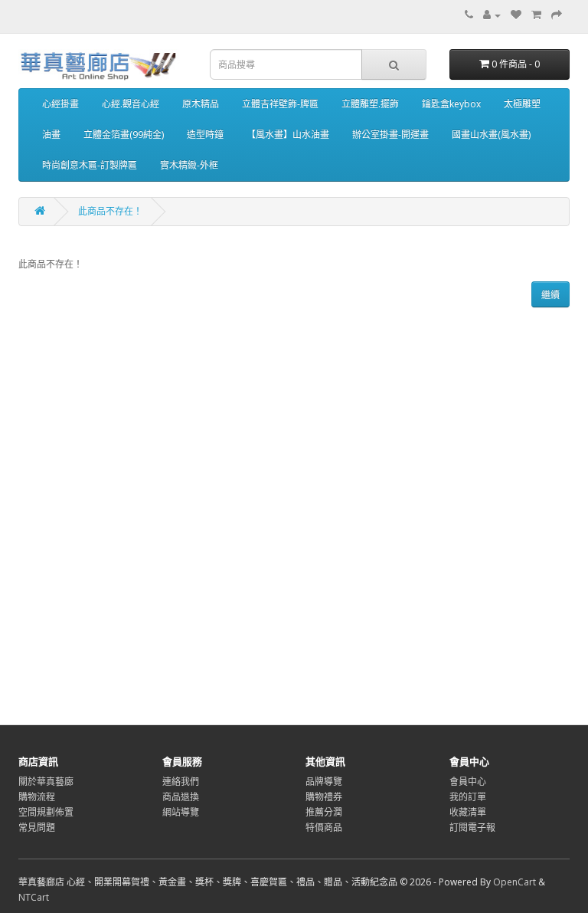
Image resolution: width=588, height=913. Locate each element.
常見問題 (36, 827)
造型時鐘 (205, 134)
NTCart (33, 897)
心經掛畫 (60, 103)
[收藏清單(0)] (516, 14)
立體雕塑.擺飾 (370, 103)
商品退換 (180, 796)
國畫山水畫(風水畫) (491, 134)
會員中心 (467, 781)
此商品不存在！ (110, 211)
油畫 (51, 134)
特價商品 (323, 827)
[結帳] (556, 14)
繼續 (550, 294)
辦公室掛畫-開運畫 (390, 134)
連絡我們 (180, 781)
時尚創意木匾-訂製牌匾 (89, 165)
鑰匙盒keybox (451, 103)
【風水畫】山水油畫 (288, 134)
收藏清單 (467, 812)
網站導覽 (180, 812)
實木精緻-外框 (189, 165)
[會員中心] (492, 14)
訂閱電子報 (472, 827)
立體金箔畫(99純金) (123, 134)
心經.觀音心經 (130, 103)
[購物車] (536, 14)
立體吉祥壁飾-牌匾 (280, 103)
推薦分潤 (323, 812)
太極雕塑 (522, 103)
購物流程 (36, 796)
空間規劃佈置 (46, 812)
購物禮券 (323, 796)
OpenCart (514, 881)
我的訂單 (467, 796)
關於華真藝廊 (46, 781)
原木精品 (200, 103)
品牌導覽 (323, 781)
